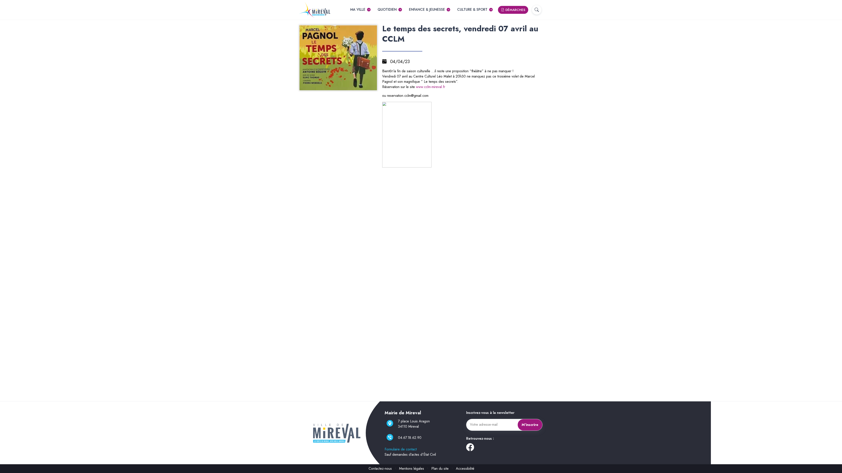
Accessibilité (465, 468)
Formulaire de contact (401, 449)
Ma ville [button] (357, 9)
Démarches (514, 9)
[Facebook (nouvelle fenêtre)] (470, 448)
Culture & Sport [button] (472, 9)
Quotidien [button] (387, 9)
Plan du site (440, 468)
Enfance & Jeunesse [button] (427, 9)
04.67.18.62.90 (409, 437)
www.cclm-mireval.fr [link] (430, 86)
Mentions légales (411, 468)
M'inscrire (530, 424)
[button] (537, 10)
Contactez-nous (380, 468)
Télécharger (340, 86)
